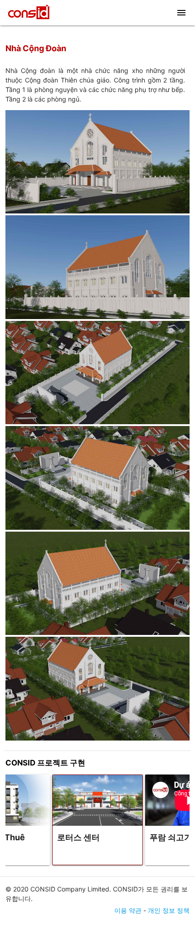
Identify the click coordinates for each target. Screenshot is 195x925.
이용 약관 (127, 910)
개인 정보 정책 (169, 910)
